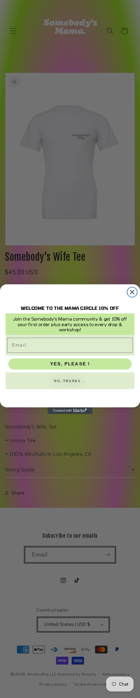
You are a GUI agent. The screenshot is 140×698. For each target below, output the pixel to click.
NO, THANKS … (70, 381)
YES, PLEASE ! (70, 363)
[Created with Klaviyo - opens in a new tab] (70, 410)
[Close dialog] (132, 292)
